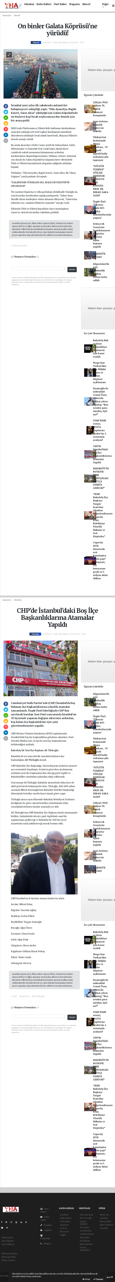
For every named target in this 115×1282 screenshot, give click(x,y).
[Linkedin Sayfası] (22, 1222)
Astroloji (104, 1228)
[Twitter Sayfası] (7, 1222)
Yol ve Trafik (86, 1218)
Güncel (86, 4)
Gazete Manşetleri (85, 1248)
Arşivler (48, 1230)
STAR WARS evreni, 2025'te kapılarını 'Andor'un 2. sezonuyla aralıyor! (100, 430)
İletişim (47, 1243)
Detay (87, 1279)
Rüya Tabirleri (106, 1225)
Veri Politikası (8, 1244)
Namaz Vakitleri (84, 1222)
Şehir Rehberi (86, 1244)
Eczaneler (84, 1227)
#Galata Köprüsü (19, 245)
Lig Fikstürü (85, 1230)
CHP (13, 733)
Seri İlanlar (85, 1241)
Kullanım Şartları (10, 1253)
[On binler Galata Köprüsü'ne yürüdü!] (41, 73)
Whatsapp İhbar (9, 1257)
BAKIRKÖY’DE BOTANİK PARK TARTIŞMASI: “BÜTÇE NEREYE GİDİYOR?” (101, 478)
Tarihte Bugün (87, 1234)
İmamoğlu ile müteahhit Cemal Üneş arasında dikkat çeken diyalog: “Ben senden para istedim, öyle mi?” (100, 401)
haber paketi (6, 1279)
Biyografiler (105, 1221)
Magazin (74, 4)
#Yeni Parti (24, 996)
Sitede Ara (104, 1214)
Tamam (99, 1279)
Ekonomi (64, 1231)
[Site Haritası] (3, 1227)
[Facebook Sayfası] (2, 1222)
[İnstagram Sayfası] (12, 1222)
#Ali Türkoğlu (38, 996)
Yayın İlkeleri (8, 1241)
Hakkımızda (7, 1237)
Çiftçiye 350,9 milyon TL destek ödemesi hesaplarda (100, 109)
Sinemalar (85, 1237)
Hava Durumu (86, 1214)
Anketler (104, 1218)
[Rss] (27, 1222)
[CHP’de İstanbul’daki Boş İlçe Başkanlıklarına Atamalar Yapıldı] (41, 668)
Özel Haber (60, 4)
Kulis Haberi (43, 4)
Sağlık (63, 1235)
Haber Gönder (8, 1260)
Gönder (72, 269)
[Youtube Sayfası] (17, 1222)
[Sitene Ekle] (8, 1227)
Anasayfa (6, 15)
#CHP (14, 996)
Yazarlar (47, 1225)
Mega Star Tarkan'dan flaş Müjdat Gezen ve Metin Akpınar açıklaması (99, 372)
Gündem (29, 4)
